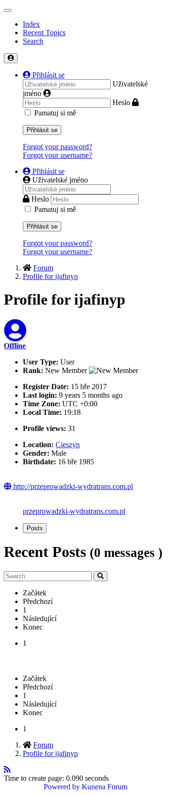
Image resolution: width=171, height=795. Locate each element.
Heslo (121, 102)
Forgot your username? (57, 155)
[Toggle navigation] (7, 10)
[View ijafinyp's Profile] (15, 336)
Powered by (62, 787)
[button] (44, 75)
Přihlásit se (42, 130)
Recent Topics (44, 33)
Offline (15, 346)
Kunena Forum (104, 787)
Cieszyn (68, 445)
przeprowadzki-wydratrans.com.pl (74, 511)
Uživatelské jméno (60, 180)
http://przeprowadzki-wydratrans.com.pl (72, 486)
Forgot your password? (57, 147)
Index (31, 24)
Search (33, 41)
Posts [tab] (35, 528)
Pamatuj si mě (55, 113)
